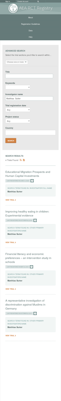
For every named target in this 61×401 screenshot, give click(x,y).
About (30, 17)
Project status (12, 116)
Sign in (7, 1)
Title (7, 71)
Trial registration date (15, 105)
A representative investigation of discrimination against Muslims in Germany (25, 304)
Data (30, 30)
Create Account (22, 1)
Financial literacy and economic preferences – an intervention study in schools (28, 258)
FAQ (30, 37)
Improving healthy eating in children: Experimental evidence (27, 213)
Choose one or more (15, 62)
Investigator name (14, 94)
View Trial (10, 200)
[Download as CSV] (24, 160)
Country (9, 127)
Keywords (10, 83)
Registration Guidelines (30, 24)
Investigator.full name (41, 188)
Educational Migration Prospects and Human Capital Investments (27, 174)
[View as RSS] (21, 160)
